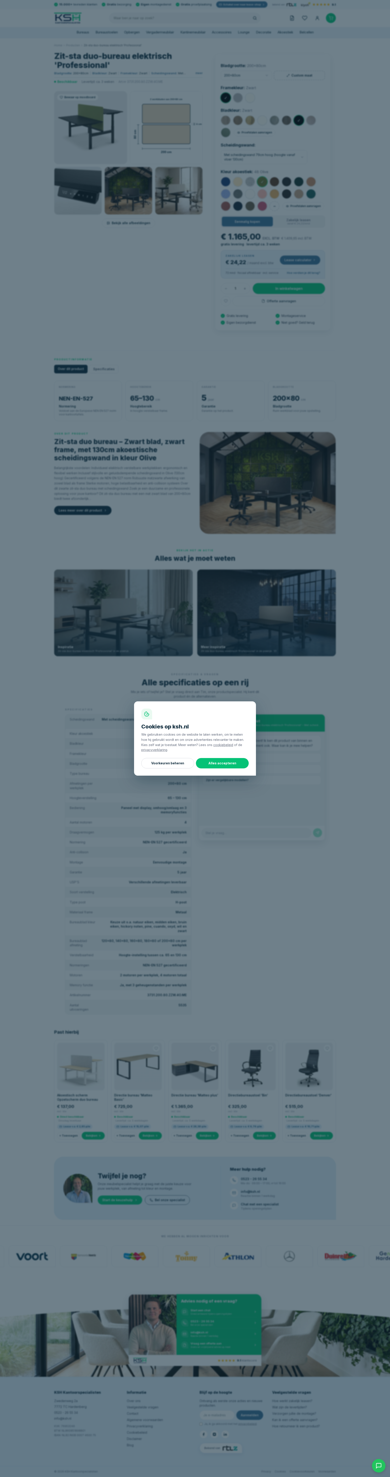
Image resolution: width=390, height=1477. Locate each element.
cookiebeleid (223, 745)
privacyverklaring (154, 750)
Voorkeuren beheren (167, 763)
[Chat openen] (378, 1465)
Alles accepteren (222, 763)
